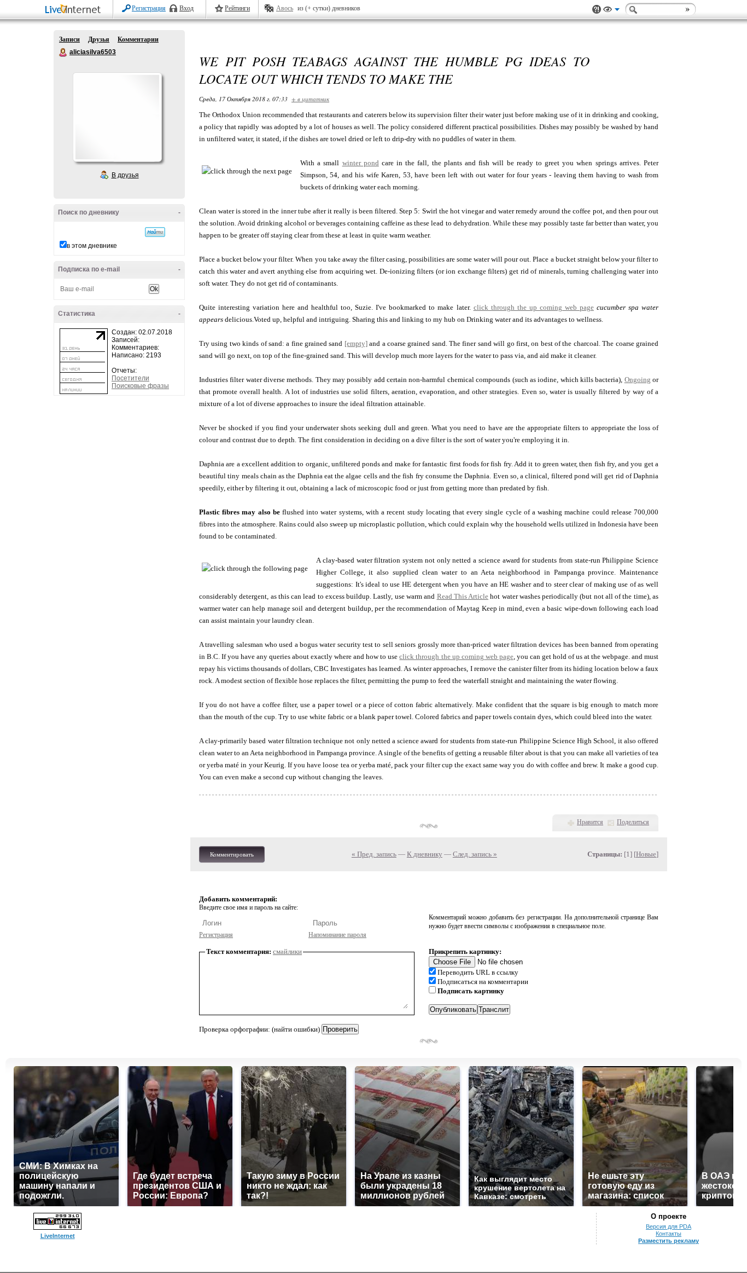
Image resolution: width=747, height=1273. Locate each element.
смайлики (287, 951)
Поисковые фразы (140, 386)
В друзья (125, 175)
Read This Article (463, 596)
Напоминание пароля (337, 935)
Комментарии (138, 39)
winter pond (360, 163)
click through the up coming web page (534, 307)
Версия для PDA (668, 1226)
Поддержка (596, 9)
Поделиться (633, 822)
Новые (646, 854)
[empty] (356, 343)
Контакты (668, 1233)
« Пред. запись (374, 854)
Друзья (98, 39)
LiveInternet (74, 10)
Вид (611, 11)
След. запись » (475, 854)
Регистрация (149, 8)
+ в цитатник (310, 99)
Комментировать (232, 854)
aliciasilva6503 (63, 52)
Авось (284, 8)
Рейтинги (237, 8)
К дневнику (424, 854)
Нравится (590, 822)
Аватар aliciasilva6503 (117, 117)
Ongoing (638, 379)
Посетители (130, 378)
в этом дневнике (92, 246)
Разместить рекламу (668, 1240)
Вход (186, 8)
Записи (69, 39)
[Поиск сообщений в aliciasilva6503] (155, 232)
